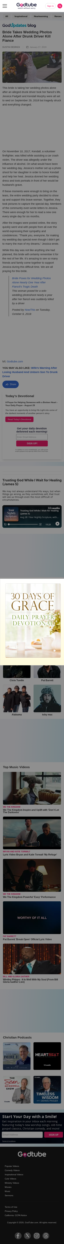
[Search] (59, 6)
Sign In (50, 6)
